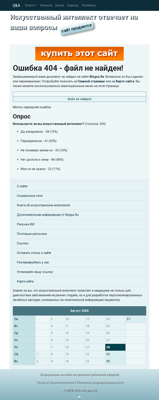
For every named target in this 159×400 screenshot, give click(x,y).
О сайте (22, 186)
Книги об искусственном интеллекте (43, 205)
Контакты (89, 5)
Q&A (16, 5)
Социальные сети (29, 196)
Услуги (30, 5)
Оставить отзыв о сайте (34, 253)
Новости (46, 5)
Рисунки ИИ (26, 224)
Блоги (59, 5)
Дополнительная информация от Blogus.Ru (48, 215)
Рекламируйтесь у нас (33, 262)
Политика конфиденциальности (99, 382)
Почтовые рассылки (32, 234)
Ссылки (22, 243)
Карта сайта (25, 281)
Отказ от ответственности (55, 382)
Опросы (73, 5)
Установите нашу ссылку (35, 272)
